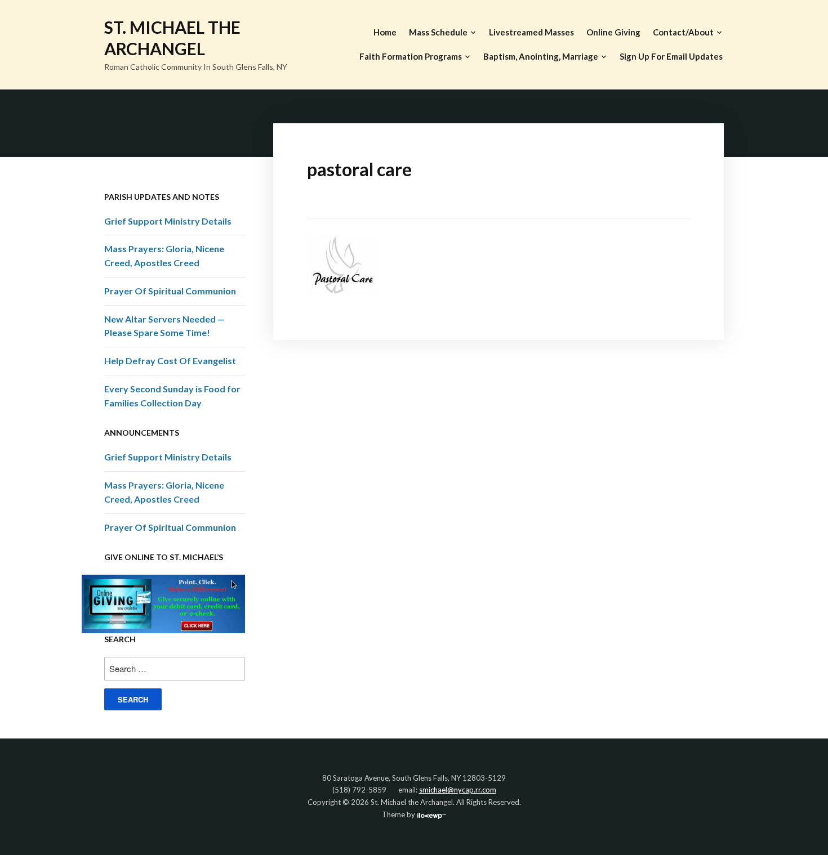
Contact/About (683, 32)
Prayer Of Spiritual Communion (170, 290)
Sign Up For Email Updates (671, 56)
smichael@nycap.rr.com (457, 789)
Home (385, 32)
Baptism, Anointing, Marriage (540, 56)
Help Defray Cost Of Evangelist (170, 360)
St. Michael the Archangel (172, 38)
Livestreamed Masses (531, 32)
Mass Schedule (438, 32)
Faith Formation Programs (410, 56)
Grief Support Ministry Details (168, 221)
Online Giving (613, 32)
